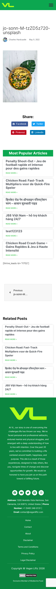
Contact (28, 527)
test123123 (14, 231)
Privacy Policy (28, 553)
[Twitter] (28, 492)
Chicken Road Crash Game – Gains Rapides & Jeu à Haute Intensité (27, 246)
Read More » (12, 173)
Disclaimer (28, 540)
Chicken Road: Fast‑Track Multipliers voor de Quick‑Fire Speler (28, 184)
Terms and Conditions (28, 547)
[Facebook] (14, 492)
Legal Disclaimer (28, 560)
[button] (51, 5)
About (28, 533)
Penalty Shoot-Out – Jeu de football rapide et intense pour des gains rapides (26, 164)
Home (28, 520)
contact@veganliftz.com (31, 512)
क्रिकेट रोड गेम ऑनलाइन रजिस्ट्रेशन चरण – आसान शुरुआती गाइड (26, 201)
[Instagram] (41, 492)
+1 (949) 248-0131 (32, 508)
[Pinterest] (34, 492)
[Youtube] (21, 492)
